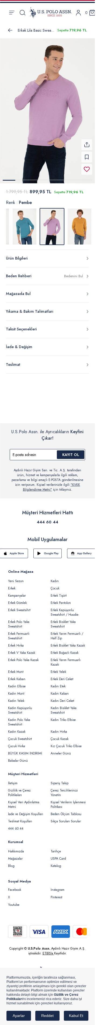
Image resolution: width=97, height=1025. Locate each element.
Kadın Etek (58, 683)
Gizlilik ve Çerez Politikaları (19, 789)
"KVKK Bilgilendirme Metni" (51, 484)
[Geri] (10, 30)
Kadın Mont (16, 690)
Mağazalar (15, 855)
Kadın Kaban (60, 690)
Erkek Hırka (16, 642)
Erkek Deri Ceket (62, 675)
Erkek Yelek (58, 668)
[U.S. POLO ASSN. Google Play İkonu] (47, 550)
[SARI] (79, 223)
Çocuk (55, 585)
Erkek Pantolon (61, 599)
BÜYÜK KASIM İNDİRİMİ (25, 750)
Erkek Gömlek (17, 599)
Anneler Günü (61, 750)
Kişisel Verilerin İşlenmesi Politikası (68, 801)
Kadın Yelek (16, 697)
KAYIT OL (70, 451)
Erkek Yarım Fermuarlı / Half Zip (67, 632)
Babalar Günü (18, 757)
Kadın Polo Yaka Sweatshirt (19, 719)
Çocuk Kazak (59, 735)
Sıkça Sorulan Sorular (66, 818)
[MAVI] (24, 223)
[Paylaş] (86, 141)
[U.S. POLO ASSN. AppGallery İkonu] (81, 550)
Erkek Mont (15, 668)
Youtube (13, 901)
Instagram (57, 886)
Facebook (14, 886)
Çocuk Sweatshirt (20, 735)
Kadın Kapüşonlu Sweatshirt (20, 707)
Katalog (56, 862)
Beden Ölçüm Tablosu (66, 810)
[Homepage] (51, 12)
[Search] (22, 12)
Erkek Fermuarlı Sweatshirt (18, 632)
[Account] (78, 13)
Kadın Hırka (59, 728)
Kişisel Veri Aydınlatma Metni (23, 801)
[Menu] (11, 12)
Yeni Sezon (16, 577)
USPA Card (58, 855)
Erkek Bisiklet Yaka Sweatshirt (63, 621)
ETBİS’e (48, 950)
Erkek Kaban (16, 675)
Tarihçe (56, 848)
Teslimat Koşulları (20, 818)
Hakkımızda (16, 848)
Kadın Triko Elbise (63, 716)
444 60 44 (47, 519)
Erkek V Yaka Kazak (21, 649)
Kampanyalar (17, 592)
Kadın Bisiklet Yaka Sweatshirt (64, 707)
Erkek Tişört (59, 592)
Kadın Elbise (17, 683)
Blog (11, 862)
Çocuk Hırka (16, 743)
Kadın (55, 577)
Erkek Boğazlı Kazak (64, 649)
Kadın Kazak (16, 728)
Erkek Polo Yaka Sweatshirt (18, 621)
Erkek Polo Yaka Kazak (23, 656)
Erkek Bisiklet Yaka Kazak (68, 642)
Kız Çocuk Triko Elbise (66, 743)
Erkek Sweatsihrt (19, 606)
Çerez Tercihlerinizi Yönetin (64, 789)
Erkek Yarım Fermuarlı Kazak (66, 659)
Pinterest (56, 894)
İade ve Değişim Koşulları (25, 810)
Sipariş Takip (59, 780)
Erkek (11, 585)
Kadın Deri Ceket (62, 697)
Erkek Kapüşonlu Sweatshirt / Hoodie (64, 609)
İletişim (13, 780)
